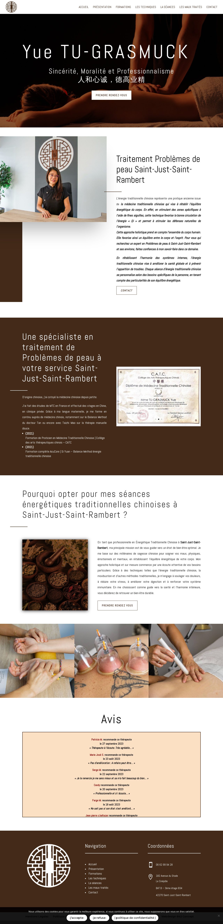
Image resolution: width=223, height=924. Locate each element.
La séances (167, 7)
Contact (211, 7)
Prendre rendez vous (117, 605)
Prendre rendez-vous (111, 95)
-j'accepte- (76, 917)
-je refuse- (99, 917)
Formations (123, 7)
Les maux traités (190, 7)
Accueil (84, 7)
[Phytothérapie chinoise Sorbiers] (158, 424)
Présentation (102, 7)
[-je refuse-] (218, 915)
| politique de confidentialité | (135, 917)
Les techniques (145, 7)
